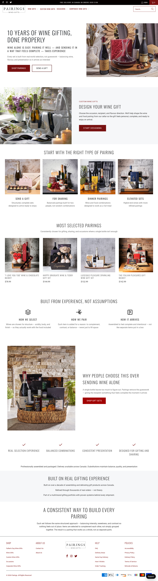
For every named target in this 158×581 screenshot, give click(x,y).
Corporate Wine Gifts (13, 566)
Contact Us (39, 548)
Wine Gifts (10, 553)
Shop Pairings (19, 68)
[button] (33, 9)
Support (151, 576)
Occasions (10, 561)
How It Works (100, 561)
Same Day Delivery (101, 557)
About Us (39, 553)
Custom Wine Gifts (12, 557)
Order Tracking (100, 566)
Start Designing (92, 128)
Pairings (14, 575)
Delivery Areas (100, 553)
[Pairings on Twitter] (11, 2)
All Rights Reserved (24, 575)
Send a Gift (42, 68)
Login (146, 2)
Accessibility (129, 548)
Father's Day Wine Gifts (14, 548)
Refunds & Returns (131, 566)
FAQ (96, 548)
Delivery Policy (130, 557)
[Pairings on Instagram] (7, 2)
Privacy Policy (129, 553)
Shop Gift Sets (94, 401)
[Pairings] (13, 9)
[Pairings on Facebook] (3, 2)
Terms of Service (131, 561)
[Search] (152, 9)
